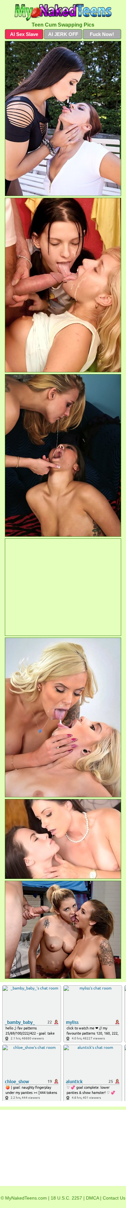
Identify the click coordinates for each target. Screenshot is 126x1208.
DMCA (92, 1198)
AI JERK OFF (63, 34)
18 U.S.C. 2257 (66, 1198)
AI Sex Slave (24, 34)
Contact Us (114, 1198)
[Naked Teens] (63, 12)
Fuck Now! (102, 34)
